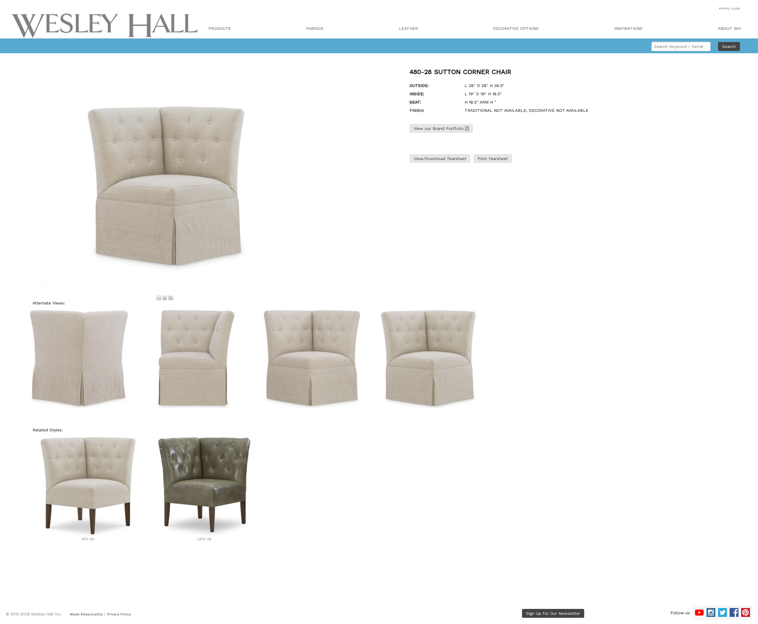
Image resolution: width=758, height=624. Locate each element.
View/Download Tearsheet (440, 158)
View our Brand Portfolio (439, 128)
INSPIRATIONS (628, 28)
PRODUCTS (219, 28)
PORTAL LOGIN (729, 8)
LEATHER (408, 28)
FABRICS (314, 28)
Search (729, 46)
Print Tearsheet (493, 158)
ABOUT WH (729, 28)
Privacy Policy (119, 614)
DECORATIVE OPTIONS (516, 28)
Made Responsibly (86, 614)
